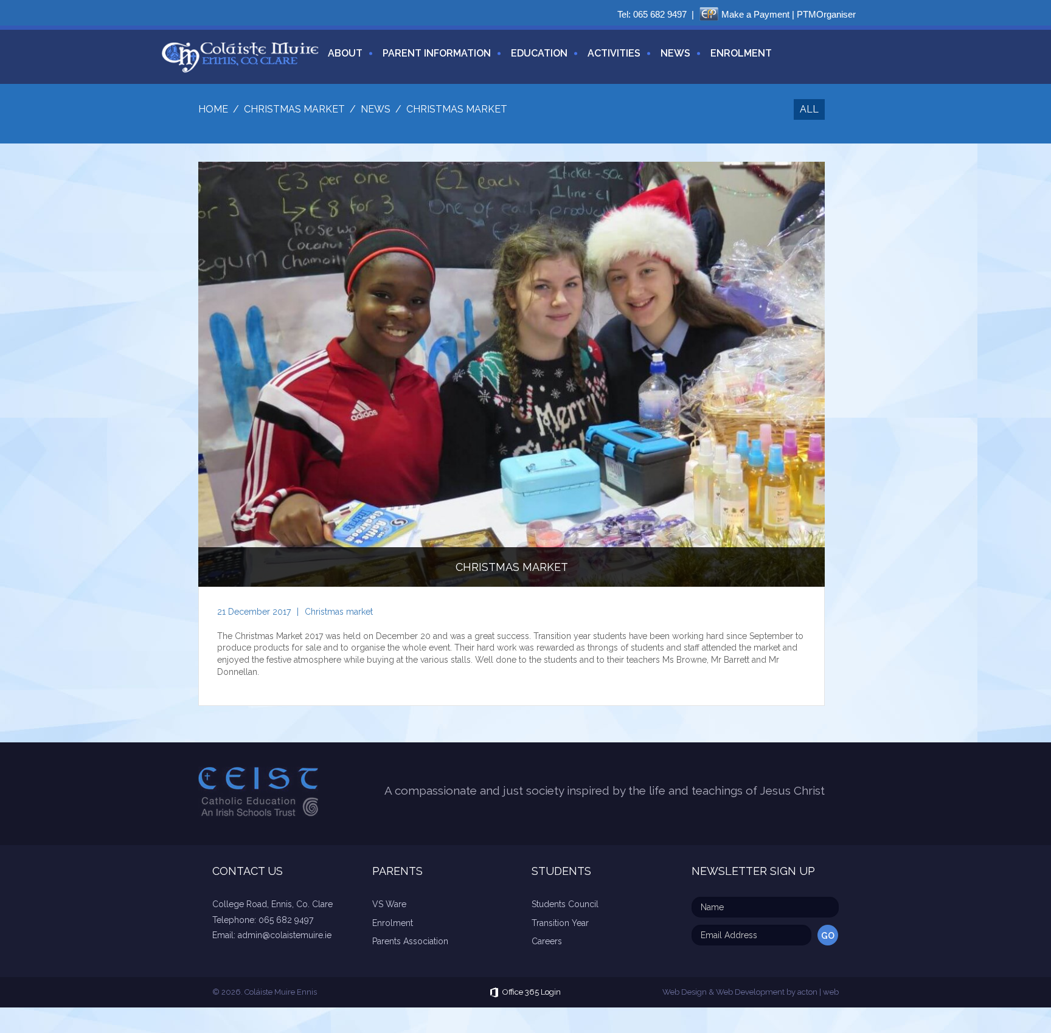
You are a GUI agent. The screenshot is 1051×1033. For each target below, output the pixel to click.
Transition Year (560, 923)
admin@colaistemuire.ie (284, 935)
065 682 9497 (660, 14)
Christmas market (339, 612)
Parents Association (410, 941)
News (675, 53)
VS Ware (389, 904)
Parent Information (437, 53)
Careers (547, 941)
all (809, 109)
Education (539, 53)
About (345, 53)
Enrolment (741, 53)
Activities (614, 53)
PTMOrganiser (826, 14)
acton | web (818, 992)
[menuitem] (340, 60)
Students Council (565, 904)
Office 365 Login (531, 992)
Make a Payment (755, 14)
